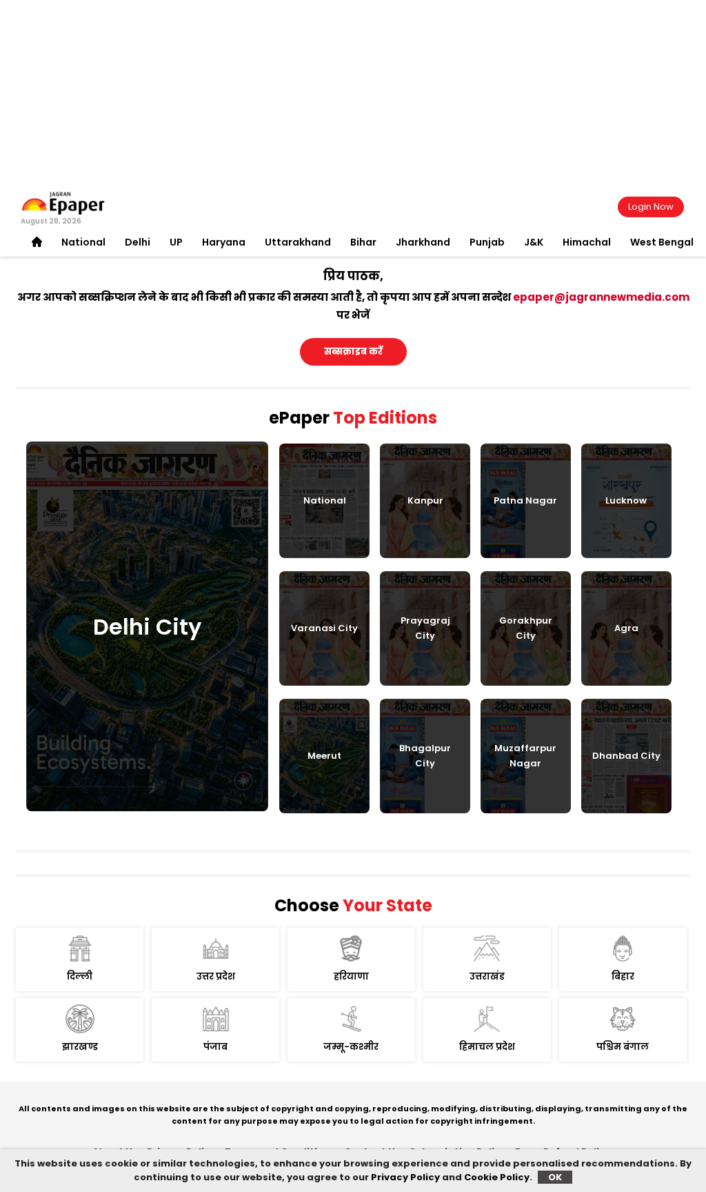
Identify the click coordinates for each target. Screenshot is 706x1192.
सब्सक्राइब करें (353, 351)
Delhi (137, 242)
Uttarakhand (298, 242)
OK (555, 1177)
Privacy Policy (405, 1177)
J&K (533, 242)
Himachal (587, 242)
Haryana (223, 242)
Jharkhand (423, 242)
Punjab (487, 242)
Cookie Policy (497, 1177)
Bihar (363, 242)
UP (176, 242)
